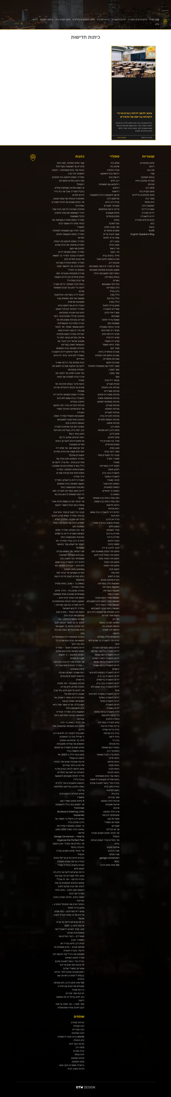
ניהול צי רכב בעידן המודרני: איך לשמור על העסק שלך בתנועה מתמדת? (69, 544)
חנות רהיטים (113, 540)
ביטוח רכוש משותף (110, 747)
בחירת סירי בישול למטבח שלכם (104, 783)
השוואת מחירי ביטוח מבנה (107, 597)
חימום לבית (114, 569)
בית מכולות (114, 743)
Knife (151, 230)
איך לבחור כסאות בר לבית (72, 722)
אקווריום (115, 825)
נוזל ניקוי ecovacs (110, 284)
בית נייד (115, 740)
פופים (116, 219)
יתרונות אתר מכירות (75, 993)
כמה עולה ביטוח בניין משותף (106, 497)
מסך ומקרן (114, 373)
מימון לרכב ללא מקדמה (108, 430)
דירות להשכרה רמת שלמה (107, 654)
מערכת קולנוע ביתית (144, 180)
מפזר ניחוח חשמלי (110, 344)
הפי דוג (116, 619)
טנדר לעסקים (113, 529)
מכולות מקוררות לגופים (108, 394)
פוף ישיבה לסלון (111, 227)
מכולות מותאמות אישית (108, 398)
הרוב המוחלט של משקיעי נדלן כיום (103, 612)
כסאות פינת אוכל (111, 483)
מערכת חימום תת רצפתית (107, 355)
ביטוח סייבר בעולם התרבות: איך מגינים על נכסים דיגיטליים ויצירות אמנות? (69, 387)
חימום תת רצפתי (111, 562)
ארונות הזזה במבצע (110, 800)
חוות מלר (115, 572)
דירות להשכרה (119, 19)
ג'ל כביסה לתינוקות (110, 715)
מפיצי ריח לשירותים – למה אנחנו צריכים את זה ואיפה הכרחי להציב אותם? (69, 915)
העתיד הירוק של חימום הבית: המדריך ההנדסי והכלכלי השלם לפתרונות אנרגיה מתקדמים (70, 309)
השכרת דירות (148, 209)
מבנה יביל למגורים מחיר (108, 455)
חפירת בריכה (113, 537)
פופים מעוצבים (112, 212)
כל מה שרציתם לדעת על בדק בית (68, 872)
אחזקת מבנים (113, 847)
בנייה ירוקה (114, 736)
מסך (117, 376)
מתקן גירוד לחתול (111, 305)
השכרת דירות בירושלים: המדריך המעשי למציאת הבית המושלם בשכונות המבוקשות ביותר (69, 484)
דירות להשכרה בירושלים (108, 679)
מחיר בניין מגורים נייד (109, 440)
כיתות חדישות (112, 505)
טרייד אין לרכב (112, 519)
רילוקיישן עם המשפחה (109, 184)
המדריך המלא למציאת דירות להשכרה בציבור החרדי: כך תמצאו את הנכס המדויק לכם (68, 255)
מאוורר (116, 462)
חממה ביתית (113, 544)
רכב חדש (115, 180)
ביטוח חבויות (113, 772)
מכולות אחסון (113, 423)
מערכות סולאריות (111, 358)
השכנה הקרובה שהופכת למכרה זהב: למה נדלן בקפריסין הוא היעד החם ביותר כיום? (68, 430)
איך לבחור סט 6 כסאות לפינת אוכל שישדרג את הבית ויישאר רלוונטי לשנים (68, 505)
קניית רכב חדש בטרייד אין (72, 943)
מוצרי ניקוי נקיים (112, 451)
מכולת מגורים (113, 383)
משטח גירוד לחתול (110, 319)
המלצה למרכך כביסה (109, 622)
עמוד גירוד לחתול (111, 237)
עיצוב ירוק (114, 241)
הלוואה (116, 633)
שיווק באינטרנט (147, 162)
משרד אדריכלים (112, 312)
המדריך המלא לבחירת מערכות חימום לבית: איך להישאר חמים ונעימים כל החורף (70, 266)
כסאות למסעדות (111, 487)
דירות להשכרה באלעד (109, 697)
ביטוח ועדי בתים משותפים (107, 775)
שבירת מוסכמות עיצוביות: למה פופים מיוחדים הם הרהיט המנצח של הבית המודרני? (69, 277)
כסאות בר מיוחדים (110, 490)
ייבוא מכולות (113, 508)
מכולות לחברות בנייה (109, 415)
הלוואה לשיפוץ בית (110, 626)
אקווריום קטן (113, 818)
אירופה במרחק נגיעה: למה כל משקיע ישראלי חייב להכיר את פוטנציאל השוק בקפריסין (70, 341)
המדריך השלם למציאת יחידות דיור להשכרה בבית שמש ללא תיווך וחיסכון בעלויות (68, 398)
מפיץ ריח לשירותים (110, 334)
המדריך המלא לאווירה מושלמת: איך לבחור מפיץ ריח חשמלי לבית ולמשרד (68, 223)
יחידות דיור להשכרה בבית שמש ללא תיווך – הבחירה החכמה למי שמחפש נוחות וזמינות (69, 566)
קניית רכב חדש (112, 202)
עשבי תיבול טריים (111, 234)
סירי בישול (114, 248)
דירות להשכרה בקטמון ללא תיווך (104, 672)
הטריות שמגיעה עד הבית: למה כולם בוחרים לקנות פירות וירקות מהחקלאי (69, 576)
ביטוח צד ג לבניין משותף (108, 754)
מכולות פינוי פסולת (110, 387)
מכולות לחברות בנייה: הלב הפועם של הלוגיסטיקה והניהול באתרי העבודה (68, 409)
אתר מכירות (113, 797)
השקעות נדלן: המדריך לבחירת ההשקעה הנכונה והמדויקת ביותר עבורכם (69, 715)
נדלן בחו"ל (114, 291)
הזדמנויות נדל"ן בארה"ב (108, 636)
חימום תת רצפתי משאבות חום (105, 551)
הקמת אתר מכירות (110, 615)
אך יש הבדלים (113, 829)
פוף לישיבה (114, 223)
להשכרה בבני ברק (110, 472)
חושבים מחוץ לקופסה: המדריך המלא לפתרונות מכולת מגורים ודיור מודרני (70, 473)
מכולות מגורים (112, 405)
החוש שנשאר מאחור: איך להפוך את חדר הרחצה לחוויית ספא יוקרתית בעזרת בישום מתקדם (69, 330)
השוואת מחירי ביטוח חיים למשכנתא (103, 601)
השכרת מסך (113, 594)
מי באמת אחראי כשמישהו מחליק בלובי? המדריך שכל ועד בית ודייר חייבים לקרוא (69, 191)
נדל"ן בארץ (114, 301)
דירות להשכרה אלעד (109, 701)
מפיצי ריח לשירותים (110, 330)
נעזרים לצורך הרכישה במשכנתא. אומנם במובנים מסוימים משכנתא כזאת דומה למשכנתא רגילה (104, 270)
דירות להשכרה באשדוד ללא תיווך (103, 693)
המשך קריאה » (121, 137)
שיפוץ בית (114, 166)
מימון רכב (149, 187)
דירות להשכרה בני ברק (108, 676)
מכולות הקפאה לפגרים (108, 419)
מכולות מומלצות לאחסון (108, 401)
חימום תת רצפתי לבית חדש (106, 555)
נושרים (116, 280)
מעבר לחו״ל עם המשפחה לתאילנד (103, 366)
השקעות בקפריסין (111, 587)
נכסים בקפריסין (112, 277)
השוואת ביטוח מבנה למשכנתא (105, 608)
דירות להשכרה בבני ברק (108, 683)
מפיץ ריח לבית (112, 337)
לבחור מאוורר (113, 480)
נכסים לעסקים (46, 19)
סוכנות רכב (114, 262)
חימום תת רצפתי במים (109, 558)
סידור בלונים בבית (111, 255)
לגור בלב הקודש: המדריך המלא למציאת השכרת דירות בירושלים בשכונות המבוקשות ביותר (69, 533)
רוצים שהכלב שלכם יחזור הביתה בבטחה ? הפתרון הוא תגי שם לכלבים (69, 975)
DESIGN (85, 1087)
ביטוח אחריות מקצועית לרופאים (104, 779)
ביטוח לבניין (114, 768)
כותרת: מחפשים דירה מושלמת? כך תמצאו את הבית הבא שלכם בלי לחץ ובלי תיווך (68, 640)
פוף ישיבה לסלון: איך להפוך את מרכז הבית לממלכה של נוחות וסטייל (69, 377)
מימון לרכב (114, 433)
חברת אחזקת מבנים (110, 579)
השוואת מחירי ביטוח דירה (107, 604)
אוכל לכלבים (113, 850)
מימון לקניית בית (62, 19)
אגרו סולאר (114, 854)
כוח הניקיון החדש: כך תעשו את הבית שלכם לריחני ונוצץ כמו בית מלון (69, 630)
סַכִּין (152, 173)
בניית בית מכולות (111, 733)
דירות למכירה (103, 19)
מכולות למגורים (112, 412)
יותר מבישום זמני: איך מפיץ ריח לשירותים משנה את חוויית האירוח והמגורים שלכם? (69, 452)
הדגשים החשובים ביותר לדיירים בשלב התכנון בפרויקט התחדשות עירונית (69, 787)
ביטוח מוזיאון (113, 761)
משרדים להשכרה (111, 309)
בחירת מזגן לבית (111, 786)
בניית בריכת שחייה (110, 729)
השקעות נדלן (148, 205)
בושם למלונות (113, 790)
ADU (116, 861)
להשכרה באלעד (112, 476)
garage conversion (109, 857)
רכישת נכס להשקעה (109, 173)
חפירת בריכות (112, 533)
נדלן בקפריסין (112, 287)
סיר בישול (114, 251)
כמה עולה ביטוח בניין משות (106, 501)
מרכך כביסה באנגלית (109, 326)
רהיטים (116, 187)
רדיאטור (115, 191)
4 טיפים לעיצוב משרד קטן (72, 800)
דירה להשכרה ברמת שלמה (106, 711)
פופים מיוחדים (112, 216)
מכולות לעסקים (112, 408)
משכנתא (115, 316)
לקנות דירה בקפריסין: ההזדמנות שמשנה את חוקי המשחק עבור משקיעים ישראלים (69, 298)
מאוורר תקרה (113, 458)
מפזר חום (114, 348)
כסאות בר (114, 494)
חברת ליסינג (113, 576)
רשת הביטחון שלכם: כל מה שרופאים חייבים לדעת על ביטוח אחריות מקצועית (69, 441)
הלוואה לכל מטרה (111, 629)
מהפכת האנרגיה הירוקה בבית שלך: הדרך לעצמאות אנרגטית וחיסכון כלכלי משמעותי (68, 213)
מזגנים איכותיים (112, 444)
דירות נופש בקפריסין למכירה (106, 647)
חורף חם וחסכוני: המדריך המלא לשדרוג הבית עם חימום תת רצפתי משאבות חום (68, 523)
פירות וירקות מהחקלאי (109, 209)
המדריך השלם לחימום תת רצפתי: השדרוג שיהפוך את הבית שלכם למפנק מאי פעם (68, 245)
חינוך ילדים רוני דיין (110, 547)
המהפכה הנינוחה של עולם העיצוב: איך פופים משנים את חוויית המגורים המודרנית (68, 202)
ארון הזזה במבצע (111, 811)
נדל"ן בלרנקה (113, 298)
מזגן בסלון (114, 448)
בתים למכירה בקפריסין (108, 722)
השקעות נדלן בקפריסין (108, 583)
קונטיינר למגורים (111, 205)
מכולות (151, 184)
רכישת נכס (114, 177)
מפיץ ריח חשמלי (112, 341)
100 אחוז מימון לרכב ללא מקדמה (69, 982)
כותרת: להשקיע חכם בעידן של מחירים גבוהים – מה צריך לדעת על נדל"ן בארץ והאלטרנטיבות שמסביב (68, 462)
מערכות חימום (112, 362)
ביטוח (151, 227)
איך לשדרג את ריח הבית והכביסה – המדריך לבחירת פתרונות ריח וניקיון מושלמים (69, 665)
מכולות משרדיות (111, 391)
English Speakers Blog (142, 234)
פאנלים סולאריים (111, 230)
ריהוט (35, 19)
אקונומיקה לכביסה (110, 815)
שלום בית (115, 162)
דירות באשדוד (112, 708)
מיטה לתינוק (113, 437)
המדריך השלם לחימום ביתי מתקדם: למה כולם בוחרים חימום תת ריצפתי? (68, 181)
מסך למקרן (114, 369)
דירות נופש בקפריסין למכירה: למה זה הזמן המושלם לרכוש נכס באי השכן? (68, 494)
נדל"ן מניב (114, 294)
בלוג (157, 24)
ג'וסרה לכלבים (112, 718)
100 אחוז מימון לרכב (109, 865)
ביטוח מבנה (114, 765)
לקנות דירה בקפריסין (109, 465)
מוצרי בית (149, 198)
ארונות (116, 807)
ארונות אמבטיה (112, 804)
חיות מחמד (149, 202)
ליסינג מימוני (113, 469)
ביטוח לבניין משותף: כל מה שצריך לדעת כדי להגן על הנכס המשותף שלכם (68, 288)
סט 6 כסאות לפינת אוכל (108, 259)
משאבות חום (113, 323)
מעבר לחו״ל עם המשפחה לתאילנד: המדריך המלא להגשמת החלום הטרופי (68, 234)
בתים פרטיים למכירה (137, 19)
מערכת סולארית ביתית (108, 351)
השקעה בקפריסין (111, 590)
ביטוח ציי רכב (113, 750)
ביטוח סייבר (113, 758)
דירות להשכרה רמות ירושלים (106, 658)
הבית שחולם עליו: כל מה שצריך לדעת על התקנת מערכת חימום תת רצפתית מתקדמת (68, 366)
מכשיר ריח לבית (112, 380)
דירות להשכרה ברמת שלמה (106, 661)
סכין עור (150, 170)
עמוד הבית (154, 19)
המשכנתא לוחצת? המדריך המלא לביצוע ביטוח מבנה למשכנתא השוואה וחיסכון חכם (69, 419)
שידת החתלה (113, 170)
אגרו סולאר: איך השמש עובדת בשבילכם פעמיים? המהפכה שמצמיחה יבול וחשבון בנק (70, 555)
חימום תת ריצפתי (111, 565)
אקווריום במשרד (111, 822)
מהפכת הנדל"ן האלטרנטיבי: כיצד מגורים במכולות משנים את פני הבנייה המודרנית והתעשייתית (69, 320)
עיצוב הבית (114, 244)
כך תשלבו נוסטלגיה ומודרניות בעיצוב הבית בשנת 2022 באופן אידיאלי (69, 829)
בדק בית (115, 793)
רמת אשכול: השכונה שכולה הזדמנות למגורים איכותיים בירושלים (71, 676)
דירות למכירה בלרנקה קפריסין (105, 651)
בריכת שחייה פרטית (110, 726)
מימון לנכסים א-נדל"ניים (84, 19)
